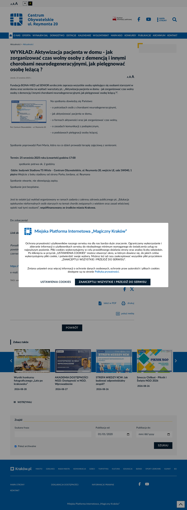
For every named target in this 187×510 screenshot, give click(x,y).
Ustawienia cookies (55, 282)
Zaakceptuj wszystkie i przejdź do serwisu (113, 282)
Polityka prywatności (107, 272)
